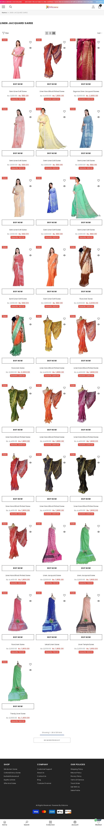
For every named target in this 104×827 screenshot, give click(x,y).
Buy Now (18, 84)
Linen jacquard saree (52, 575)
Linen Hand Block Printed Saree (52, 91)
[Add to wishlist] (30, 42)
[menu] (3, 6)
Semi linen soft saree (18, 91)
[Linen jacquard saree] (52, 543)
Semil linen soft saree (18, 299)
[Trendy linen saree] (18, 681)
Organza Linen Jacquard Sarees (86, 91)
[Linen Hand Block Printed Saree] (52, 59)
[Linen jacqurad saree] (86, 543)
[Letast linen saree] (52, 612)
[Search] (10, 6)
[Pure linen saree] (86, 266)
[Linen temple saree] (86, 612)
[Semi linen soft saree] (18, 59)
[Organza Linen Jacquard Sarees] (86, 59)
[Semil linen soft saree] (18, 266)
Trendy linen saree (17, 714)
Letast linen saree (52, 644)
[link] (27, 823)
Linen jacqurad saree (86, 575)
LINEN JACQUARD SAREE (19, 13)
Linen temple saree (86, 644)
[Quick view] (30, 48)
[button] (46, 33)
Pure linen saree (86, 299)
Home (4, 13)
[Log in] (93, 6)
